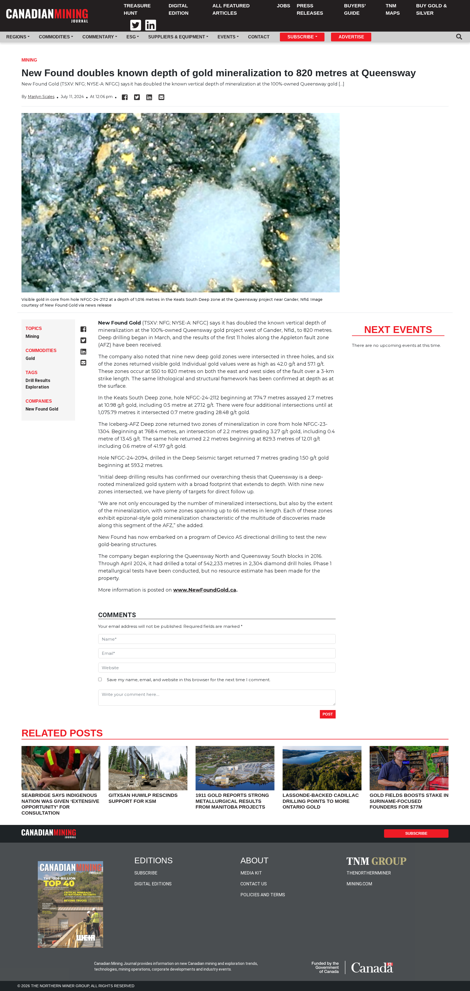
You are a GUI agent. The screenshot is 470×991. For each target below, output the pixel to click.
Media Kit (251, 873)
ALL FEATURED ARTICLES (231, 9)
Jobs (283, 5)
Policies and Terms (262, 894)
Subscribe (416, 833)
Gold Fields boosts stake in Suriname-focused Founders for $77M (409, 801)
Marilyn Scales (41, 96)
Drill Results (38, 380)
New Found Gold (42, 409)
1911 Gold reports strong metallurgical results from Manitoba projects (232, 801)
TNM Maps (393, 9)
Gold (30, 358)
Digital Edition (178, 9)
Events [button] (227, 37)
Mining (29, 60)
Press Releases (310, 9)
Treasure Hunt (137, 9)
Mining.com (359, 883)
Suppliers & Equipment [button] (176, 37)
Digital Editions (153, 883)
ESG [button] (131, 37)
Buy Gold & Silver (431, 9)
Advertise (351, 37)
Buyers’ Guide (355, 9)
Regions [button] (16, 37)
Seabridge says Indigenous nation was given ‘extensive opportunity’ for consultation (60, 804)
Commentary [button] (98, 37)
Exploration (37, 387)
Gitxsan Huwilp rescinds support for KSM (143, 798)
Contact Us (253, 883)
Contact (259, 37)
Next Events (398, 329)
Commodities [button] (54, 37)
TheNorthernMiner (369, 873)
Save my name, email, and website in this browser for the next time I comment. (188, 679)
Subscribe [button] (300, 37)
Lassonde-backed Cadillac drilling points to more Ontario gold (321, 801)
